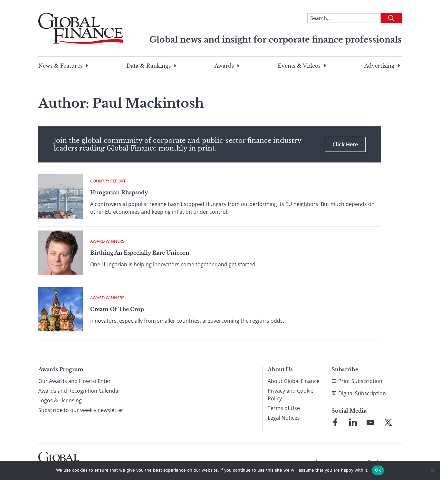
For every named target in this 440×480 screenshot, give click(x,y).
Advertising (379, 66)
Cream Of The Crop (117, 309)
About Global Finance (294, 381)
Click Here (345, 144)
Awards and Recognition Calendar (79, 390)
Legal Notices (284, 417)
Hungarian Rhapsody (119, 192)
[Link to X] (388, 422)
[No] (432, 470)
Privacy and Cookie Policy (290, 394)
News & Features (60, 66)
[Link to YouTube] (370, 422)
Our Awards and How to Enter (74, 381)
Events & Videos (299, 66)
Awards (224, 66)
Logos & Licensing (60, 400)
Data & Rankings (148, 66)
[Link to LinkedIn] (353, 422)
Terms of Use (284, 408)
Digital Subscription (362, 393)
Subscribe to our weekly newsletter (80, 410)
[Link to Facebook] (335, 422)
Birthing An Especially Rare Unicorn (139, 253)
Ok (378, 470)
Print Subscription (360, 381)
